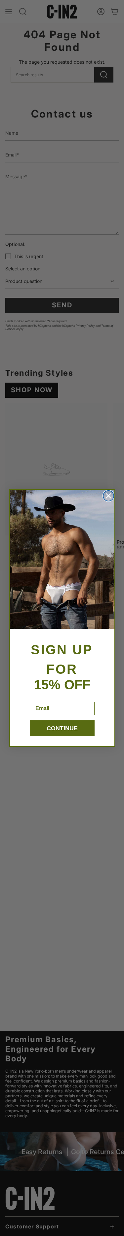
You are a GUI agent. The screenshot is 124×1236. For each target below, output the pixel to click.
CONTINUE (62, 728)
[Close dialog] (108, 496)
